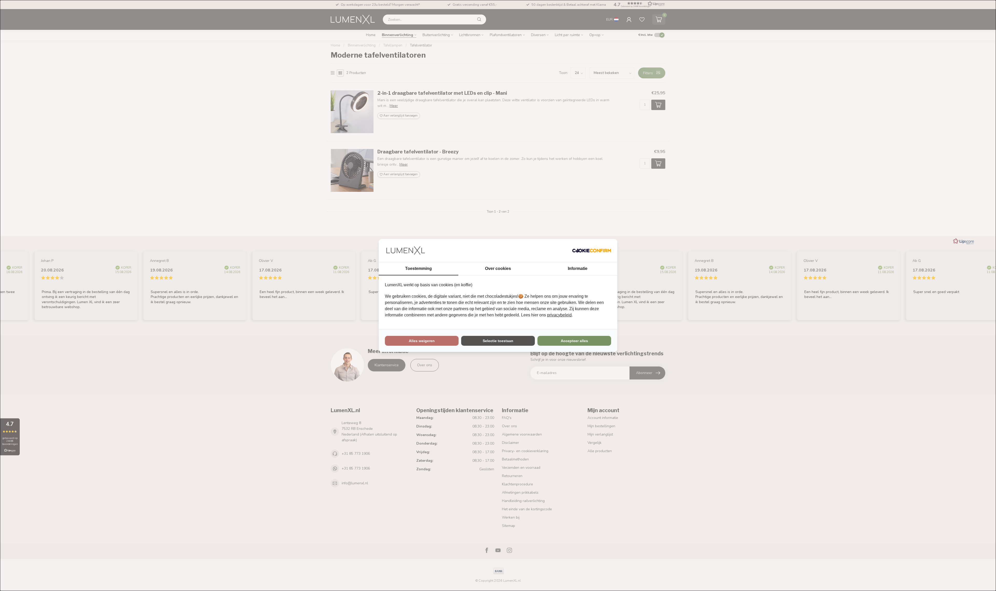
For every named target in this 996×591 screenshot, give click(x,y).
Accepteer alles (574, 341)
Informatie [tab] (577, 268)
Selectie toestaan (498, 341)
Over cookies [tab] (498, 268)
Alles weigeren (422, 341)
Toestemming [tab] (418, 268)
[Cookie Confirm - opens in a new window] (591, 250)
